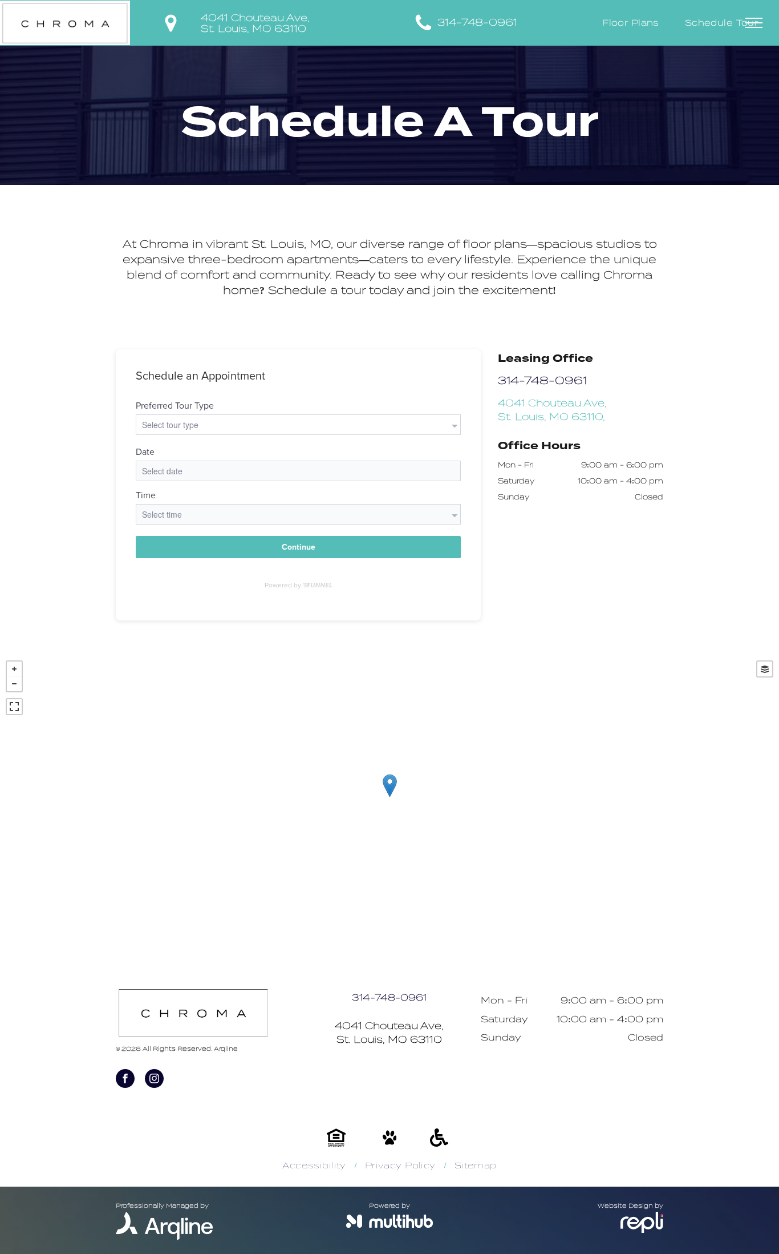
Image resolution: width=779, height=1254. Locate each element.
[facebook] (125, 1080)
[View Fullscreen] (14, 706)
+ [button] (14, 669)
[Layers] (764, 669)
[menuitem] (635, 23)
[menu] (754, 23)
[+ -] (389, 797)
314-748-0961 (477, 22)
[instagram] (154, 1080)
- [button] (14, 683)
